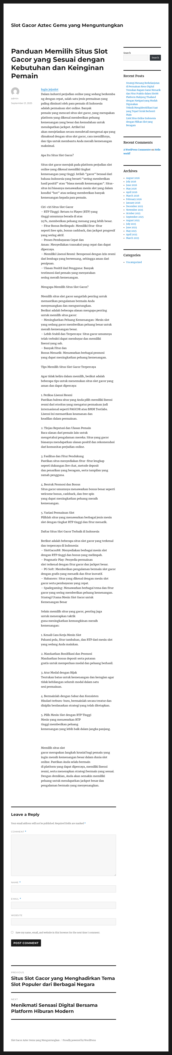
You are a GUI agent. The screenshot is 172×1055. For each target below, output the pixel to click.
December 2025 (134, 206)
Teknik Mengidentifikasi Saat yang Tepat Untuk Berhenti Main (142, 111)
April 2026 (131, 192)
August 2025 (133, 220)
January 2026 (133, 202)
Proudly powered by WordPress (79, 1040)
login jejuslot (49, 89)
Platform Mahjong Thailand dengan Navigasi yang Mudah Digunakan (142, 101)
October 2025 (133, 213)
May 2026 (131, 188)
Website (17, 915)
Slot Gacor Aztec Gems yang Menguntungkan (67, 25)
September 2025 (135, 217)
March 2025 (132, 238)
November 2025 (134, 209)
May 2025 (131, 231)
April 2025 (131, 234)
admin (14, 98)
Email (16, 898)
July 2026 (131, 181)
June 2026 (131, 185)
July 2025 (131, 224)
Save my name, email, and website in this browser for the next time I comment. (58, 932)
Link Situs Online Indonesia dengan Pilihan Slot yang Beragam (141, 122)
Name (16, 882)
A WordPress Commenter (137, 149)
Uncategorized (134, 262)
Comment (18, 831)
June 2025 (131, 227)
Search (127, 53)
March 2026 (132, 195)
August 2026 (133, 178)
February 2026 (134, 199)
